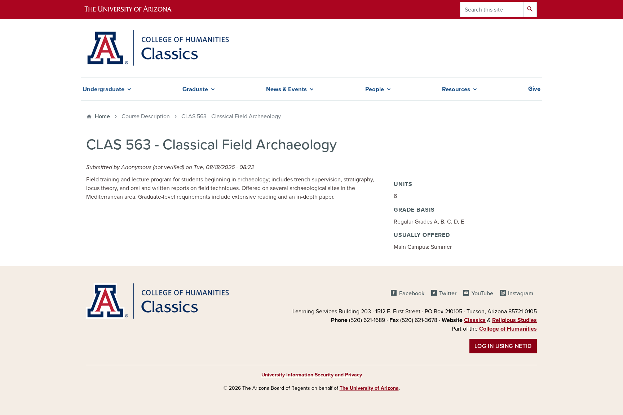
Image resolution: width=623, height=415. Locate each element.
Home (102, 116)
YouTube (482, 293)
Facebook (411, 293)
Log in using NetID (503, 346)
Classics (475, 320)
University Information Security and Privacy (311, 375)
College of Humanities (508, 328)
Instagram (520, 293)
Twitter (447, 293)
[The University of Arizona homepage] (134, 9)
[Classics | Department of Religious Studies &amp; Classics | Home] (157, 48)
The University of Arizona (369, 388)
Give (534, 89)
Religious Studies (514, 320)
